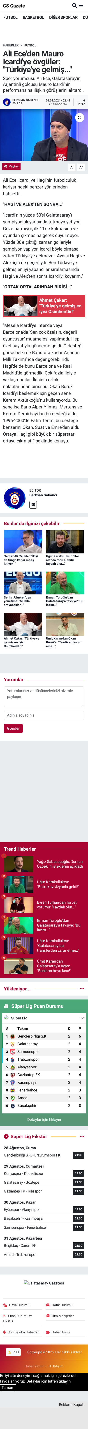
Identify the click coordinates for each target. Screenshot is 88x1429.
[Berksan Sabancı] (14, 498)
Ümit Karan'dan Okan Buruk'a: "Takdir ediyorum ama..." (64, 642)
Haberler (11, 45)
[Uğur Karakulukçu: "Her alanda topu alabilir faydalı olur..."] (65, 541)
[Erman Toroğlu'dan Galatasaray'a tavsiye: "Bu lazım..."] (65, 582)
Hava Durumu (19, 1305)
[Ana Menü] (81, 5)
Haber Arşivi (61, 1332)
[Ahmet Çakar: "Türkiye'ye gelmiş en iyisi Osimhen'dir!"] (23, 624)
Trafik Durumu (61, 1305)
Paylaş (14, 166)
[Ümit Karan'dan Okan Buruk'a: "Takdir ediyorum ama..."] (65, 624)
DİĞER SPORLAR (63, 17)
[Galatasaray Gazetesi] (44, 1283)
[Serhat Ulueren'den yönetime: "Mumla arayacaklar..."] (23, 582)
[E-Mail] (33, 505)
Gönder (13, 728)
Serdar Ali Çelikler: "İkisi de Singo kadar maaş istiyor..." (21, 560)
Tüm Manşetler (62, 1316)
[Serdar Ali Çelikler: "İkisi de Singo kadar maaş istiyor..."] (23, 541)
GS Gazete (14, 6)
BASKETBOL (33, 17)
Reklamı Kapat (71, 1404)
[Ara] (74, 5)
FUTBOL (10, 17)
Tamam (8, 1387)
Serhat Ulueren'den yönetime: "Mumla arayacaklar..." (17, 601)
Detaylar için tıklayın (44, 1119)
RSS (15, 1352)
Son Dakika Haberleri (23, 1332)
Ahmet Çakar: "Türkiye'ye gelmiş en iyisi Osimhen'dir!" (21, 642)
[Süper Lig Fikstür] (82, 1136)
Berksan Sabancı (43, 495)
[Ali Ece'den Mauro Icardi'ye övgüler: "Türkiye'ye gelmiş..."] (44, 135)
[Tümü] (82, 988)
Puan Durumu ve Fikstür (18, 1318)
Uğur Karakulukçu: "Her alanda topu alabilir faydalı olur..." (62, 560)
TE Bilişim (55, 1366)
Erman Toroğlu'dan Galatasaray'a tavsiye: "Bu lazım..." (64, 601)
